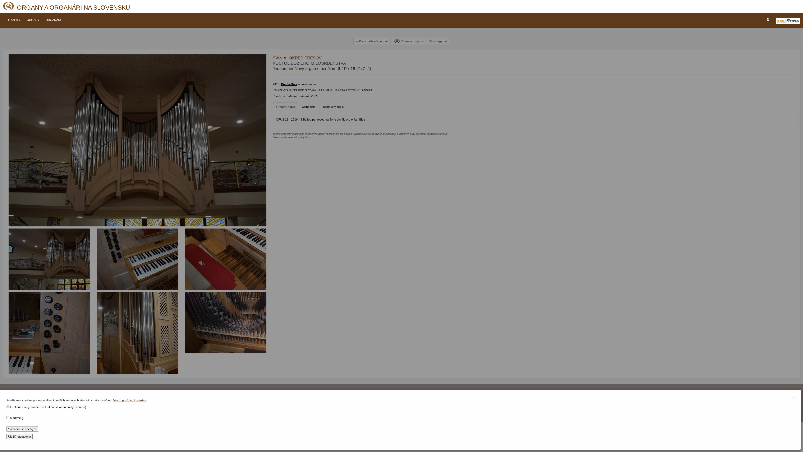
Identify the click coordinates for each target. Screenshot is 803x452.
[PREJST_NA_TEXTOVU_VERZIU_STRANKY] (768, 19)
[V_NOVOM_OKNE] (787, 21)
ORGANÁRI (53, 20)
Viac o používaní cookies (129, 400)
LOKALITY (13, 20)
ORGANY (33, 20)
